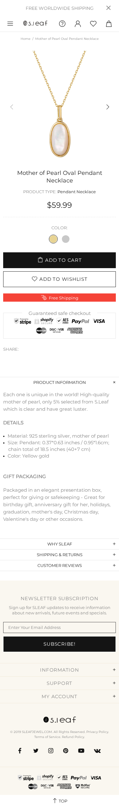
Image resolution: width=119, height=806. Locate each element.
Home (25, 39)
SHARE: (11, 349)
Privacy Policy (97, 732)
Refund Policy (73, 737)
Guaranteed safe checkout (60, 313)
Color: (59, 227)
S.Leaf (35, 23)
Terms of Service (47, 737)
